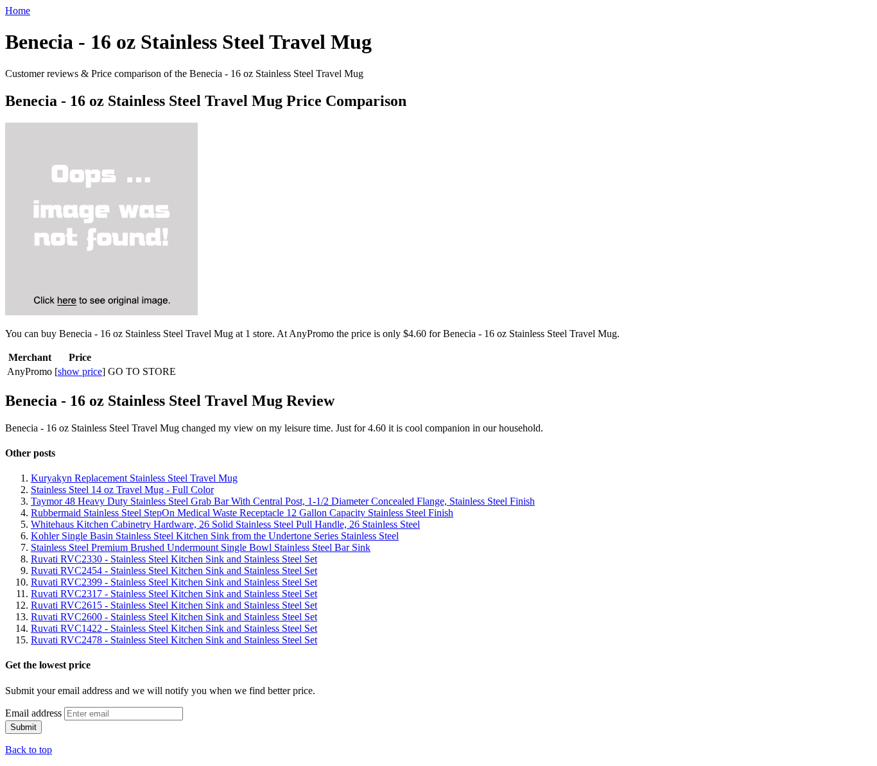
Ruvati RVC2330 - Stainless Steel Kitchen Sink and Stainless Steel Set (174, 558)
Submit (23, 727)
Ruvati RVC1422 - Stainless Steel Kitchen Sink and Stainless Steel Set (174, 628)
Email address (33, 713)
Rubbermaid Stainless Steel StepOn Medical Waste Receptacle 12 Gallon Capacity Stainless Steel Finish (242, 512)
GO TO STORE (142, 371)
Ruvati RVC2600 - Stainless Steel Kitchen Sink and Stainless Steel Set (174, 616)
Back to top (28, 749)
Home (17, 10)
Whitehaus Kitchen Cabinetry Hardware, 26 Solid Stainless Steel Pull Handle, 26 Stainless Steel (225, 524)
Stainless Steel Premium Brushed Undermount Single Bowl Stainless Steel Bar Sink (200, 547)
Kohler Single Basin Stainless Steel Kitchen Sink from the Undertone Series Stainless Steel (215, 535)
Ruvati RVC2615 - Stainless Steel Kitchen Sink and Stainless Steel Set (174, 605)
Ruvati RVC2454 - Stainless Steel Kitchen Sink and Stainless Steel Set (174, 570)
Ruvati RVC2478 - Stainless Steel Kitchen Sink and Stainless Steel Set (174, 639)
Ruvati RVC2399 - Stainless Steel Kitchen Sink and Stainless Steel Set (174, 582)
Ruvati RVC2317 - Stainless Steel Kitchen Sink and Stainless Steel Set (174, 593)
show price (80, 371)
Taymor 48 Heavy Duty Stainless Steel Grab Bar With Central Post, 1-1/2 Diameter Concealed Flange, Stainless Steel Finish (283, 501)
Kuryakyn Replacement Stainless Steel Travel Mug (134, 478)
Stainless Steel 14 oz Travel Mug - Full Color (122, 489)
